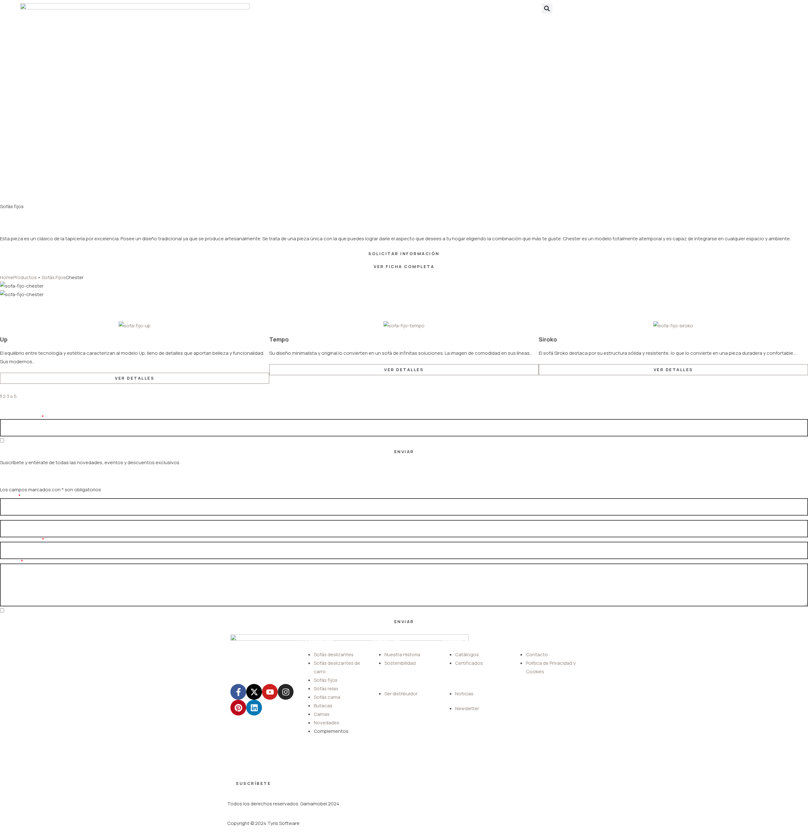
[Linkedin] (254, 707)
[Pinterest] (238, 707)
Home (6, 277)
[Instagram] (286, 692)
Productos (25, 277)
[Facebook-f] (238, 692)
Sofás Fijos (54, 277)
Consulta (10, 561)
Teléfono (9, 518)
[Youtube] (270, 692)
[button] (547, 8)
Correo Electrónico (20, 417)
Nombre (8, 496)
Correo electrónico (20, 539)
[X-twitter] (254, 692)
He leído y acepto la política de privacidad (48, 441)
